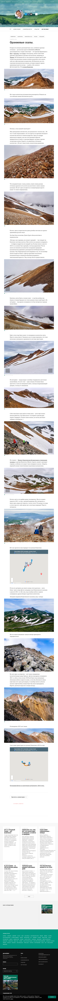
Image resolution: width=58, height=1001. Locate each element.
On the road (45, 29)
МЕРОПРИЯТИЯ (15, 1)
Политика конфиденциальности (44, 954)
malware (39, 939)
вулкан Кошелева (28, 67)
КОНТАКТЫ (35, 1)
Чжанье (12, 57)
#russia (35, 36)
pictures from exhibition (39, 941)
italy (50, 937)
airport (14, 935)
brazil (46, 935)
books (41, 935)
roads (4, 942)
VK (28, 14)
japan (11, 939)
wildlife (5, 944)
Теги (31, 1)
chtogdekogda (7, 937)
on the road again (28, 941)
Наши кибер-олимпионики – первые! (45, 831)
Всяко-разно (16, 29)
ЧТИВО (21, 1)
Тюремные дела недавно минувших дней (28, 867)
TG (26, 14)
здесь (12, 998)
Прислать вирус (42, 957)
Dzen (31, 14)
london (34, 939)
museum (11, 941)
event (21, 937)
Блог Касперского (43, 961)
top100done (37, 942)
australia (27, 935)
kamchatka (16, 939)
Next (50, 85)
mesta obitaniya (47, 939)
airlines (9, 935)
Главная (3, 1)
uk (45, 942)
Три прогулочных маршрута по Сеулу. (46, 866)
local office (28, 939)
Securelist (41, 964)
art (23, 935)
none (21, 941)
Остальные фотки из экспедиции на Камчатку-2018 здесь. (27, 785)
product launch (50, 941)
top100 (31, 942)
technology (20, 942)
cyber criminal (15, 937)
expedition (27, 937)
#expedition (13, 36)
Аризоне (16, 53)
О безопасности (27, 29)
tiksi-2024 (27, 942)
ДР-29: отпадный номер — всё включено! (9, 831)
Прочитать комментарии (18, 797)
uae (43, 942)
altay (19, 935)
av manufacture (35, 935)
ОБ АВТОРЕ (8, 1)
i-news (39, 937)
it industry (5, 939)
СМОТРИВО (26, 1)
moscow (5, 941)
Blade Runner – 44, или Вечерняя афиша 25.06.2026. (11, 867)
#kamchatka (20, 36)
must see (16, 941)
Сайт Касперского (43, 959)
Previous (8, 85)
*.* (10, 29)
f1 (31, 937)
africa (4, 935)
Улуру (24, 53)
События (36, 29)
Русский (52, 1)
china (50, 935)
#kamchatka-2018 (28, 36)
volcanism (50, 942)
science (14, 942)
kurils (22, 939)
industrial (45, 937)
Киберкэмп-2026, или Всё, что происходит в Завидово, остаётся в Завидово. (29, 832)
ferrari (35, 937)
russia (9, 942)
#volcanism (41, 36)
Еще (29, 896)
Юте (11, 53)
